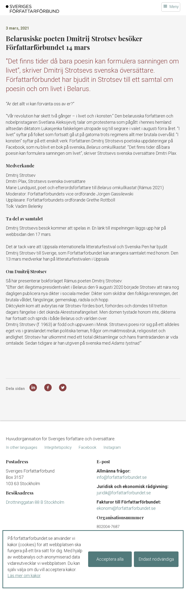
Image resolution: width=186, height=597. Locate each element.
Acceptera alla (110, 559)
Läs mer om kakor (24, 575)
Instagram (112, 447)
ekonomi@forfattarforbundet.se (126, 508)
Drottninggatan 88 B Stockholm (35, 502)
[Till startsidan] (63, 9)
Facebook (87, 447)
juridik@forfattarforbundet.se (124, 492)
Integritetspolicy (58, 447)
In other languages (21, 447)
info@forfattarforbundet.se (122, 477)
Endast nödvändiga (156, 559)
